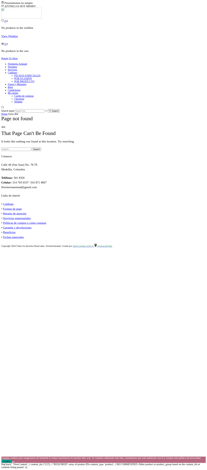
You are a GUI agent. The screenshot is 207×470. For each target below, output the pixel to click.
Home (4, 114)
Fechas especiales (13, 237)
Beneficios (9, 232)
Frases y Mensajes (17, 84)
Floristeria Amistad (17, 64)
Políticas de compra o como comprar (24, 222)
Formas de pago (12, 208)
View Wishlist (9, 36)
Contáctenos (14, 90)
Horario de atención (14, 213)
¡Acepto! (7, 461)
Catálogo (12, 72)
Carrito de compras (24, 96)
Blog (10, 87)
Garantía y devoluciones (17, 227)
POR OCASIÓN (23, 78)
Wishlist (18, 101)
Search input (7, 110)
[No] (13, 461)
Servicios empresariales (17, 218)
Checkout (19, 98)
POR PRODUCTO (24, 81)
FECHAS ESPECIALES (27, 75)
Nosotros (12, 66)
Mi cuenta (13, 93)
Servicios (12, 69)
